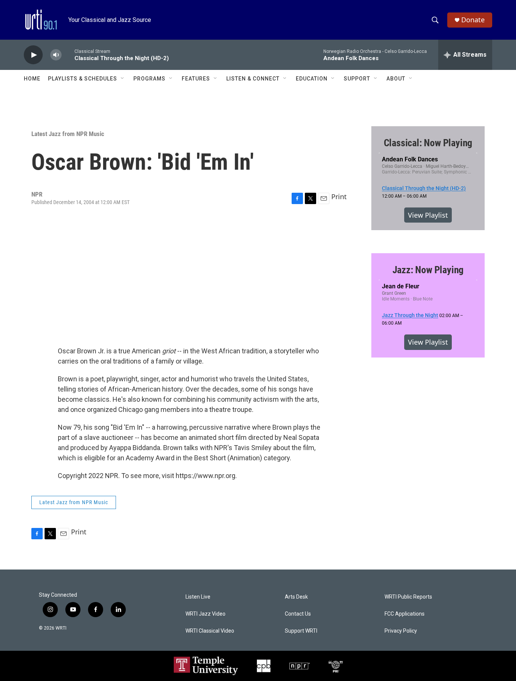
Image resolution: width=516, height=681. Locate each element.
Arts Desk (296, 597)
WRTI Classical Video (209, 631)
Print (339, 196)
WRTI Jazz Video (205, 614)
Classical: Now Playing (428, 143)
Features (196, 79)
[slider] (68, 55)
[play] (33, 55)
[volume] (55, 54)
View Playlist (428, 215)
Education (312, 79)
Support (357, 79)
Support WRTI (301, 631)
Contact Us (298, 614)
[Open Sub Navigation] (123, 79)
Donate (473, 20)
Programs (149, 79)
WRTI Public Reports (408, 597)
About (395, 79)
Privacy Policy (401, 631)
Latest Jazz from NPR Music (67, 134)
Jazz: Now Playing (428, 269)
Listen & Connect (253, 79)
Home (32, 79)
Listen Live (197, 597)
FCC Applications (405, 614)
